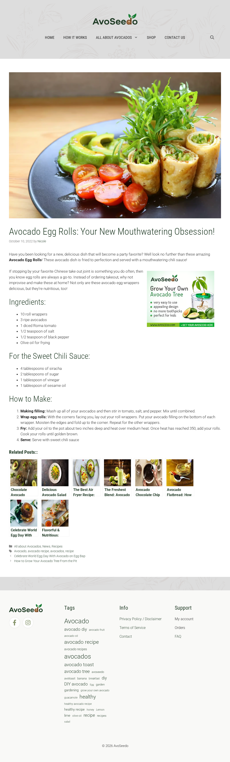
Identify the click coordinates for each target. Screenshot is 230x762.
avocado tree (77, 671)
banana (82, 678)
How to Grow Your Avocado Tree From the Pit (45, 561)
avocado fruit (97, 629)
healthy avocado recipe (78, 703)
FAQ (178, 636)
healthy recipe (74, 709)
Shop (151, 37)
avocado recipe (38, 551)
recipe (69, 551)
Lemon (100, 709)
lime (67, 716)
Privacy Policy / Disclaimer (140, 619)
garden (100, 684)
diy (104, 678)
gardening (71, 690)
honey (90, 709)
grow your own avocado (95, 690)
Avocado (20, 551)
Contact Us (175, 37)
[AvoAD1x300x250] (180, 325)
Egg (92, 684)
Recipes (57, 546)
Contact (125, 636)
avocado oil (71, 635)
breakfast (94, 678)
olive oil (77, 715)
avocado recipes (75, 649)
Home (49, 37)
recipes (101, 715)
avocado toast (79, 664)
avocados (57, 551)
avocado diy (75, 629)
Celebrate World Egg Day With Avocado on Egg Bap (49, 556)
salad (67, 721)
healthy (88, 697)
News (46, 546)
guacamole (70, 697)
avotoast (69, 678)
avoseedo (98, 672)
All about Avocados (114, 37)
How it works (75, 37)
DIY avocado (76, 684)
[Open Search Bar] (212, 37)
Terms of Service (132, 628)
